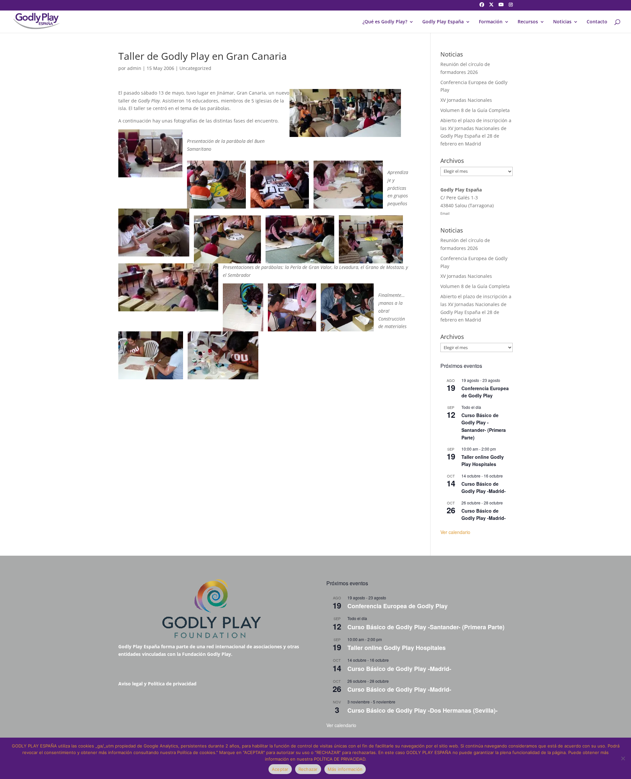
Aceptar (280, 769)
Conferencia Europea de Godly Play (485, 392)
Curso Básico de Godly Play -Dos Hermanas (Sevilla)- (422, 710)
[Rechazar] (622, 758)
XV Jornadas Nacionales (466, 100)
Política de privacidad (172, 683)
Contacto (597, 22)
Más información (345, 769)
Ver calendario (455, 532)
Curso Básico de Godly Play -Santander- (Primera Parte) (483, 426)
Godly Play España (443, 22)
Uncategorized (195, 68)
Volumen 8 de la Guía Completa (475, 110)
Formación (490, 22)
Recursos (528, 22)
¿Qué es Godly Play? (384, 22)
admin (134, 68)
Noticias (562, 22)
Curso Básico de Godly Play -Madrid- (483, 487)
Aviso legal (130, 683)
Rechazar (308, 769)
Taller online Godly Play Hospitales (482, 461)
